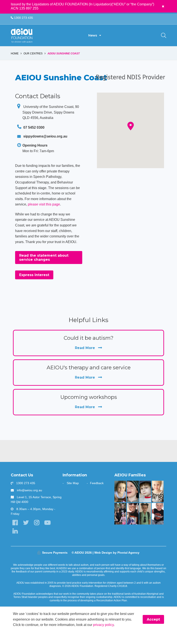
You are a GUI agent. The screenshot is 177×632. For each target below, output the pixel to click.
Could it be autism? (89, 342)
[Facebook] (15, 522)
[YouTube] (47, 522)
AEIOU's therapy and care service (89, 371)
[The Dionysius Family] (145, 491)
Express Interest (34, 275)
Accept (153, 619)
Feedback (97, 483)
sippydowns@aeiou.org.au (45, 136)
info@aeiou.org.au (29, 490)
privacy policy (103, 625)
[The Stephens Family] (133, 491)
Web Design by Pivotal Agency (116, 552)
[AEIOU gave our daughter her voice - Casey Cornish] (133, 514)
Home (15, 53)
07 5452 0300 (33, 127)
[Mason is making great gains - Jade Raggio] (158, 514)
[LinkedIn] (15, 531)
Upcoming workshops (88, 401)
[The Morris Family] (120, 491)
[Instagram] (36, 522)
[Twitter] (26, 522)
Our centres (33, 53)
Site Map (73, 483)
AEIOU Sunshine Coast (63, 53)
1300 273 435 (23, 17)
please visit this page (44, 204)
